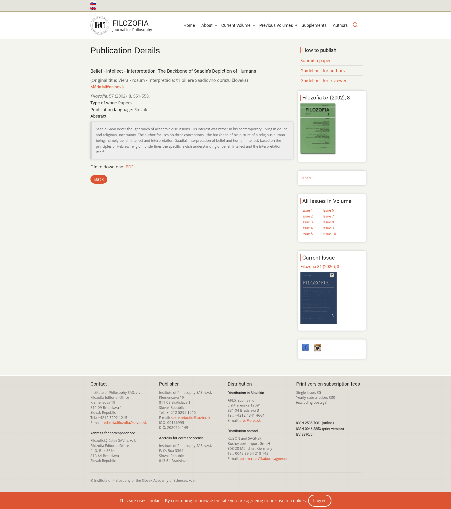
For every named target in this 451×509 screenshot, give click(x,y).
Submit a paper (315, 60)
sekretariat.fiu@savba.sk (190, 417)
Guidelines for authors (322, 70)
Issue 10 (329, 233)
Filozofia (131, 23)
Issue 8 (328, 222)
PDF (129, 167)
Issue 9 (328, 227)
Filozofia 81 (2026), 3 (319, 266)
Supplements (314, 25)
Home (189, 25)
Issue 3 (307, 222)
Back (99, 179)
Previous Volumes (276, 25)
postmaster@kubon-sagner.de (264, 458)
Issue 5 (307, 233)
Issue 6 (328, 210)
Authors (340, 25)
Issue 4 (307, 227)
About (207, 25)
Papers (305, 178)
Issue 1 (307, 210)
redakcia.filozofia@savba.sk (124, 422)
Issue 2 (307, 216)
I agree (320, 500)
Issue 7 (328, 216)
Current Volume (236, 25)
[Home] (99, 25)
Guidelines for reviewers (324, 80)
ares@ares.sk (250, 420)
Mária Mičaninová (107, 86)
